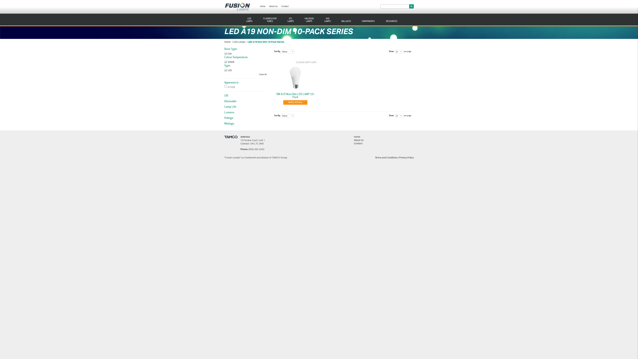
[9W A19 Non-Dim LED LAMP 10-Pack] (295, 78)
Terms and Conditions (386, 157)
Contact (285, 6)
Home (262, 6)
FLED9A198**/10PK (306, 62)
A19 (230, 87)
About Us (273, 6)
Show (391, 51)
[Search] (411, 6)
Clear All (263, 74)
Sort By (277, 51)
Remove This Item (237, 54)
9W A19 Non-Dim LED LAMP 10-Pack (295, 96)
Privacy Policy (406, 157)
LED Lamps (239, 42)
